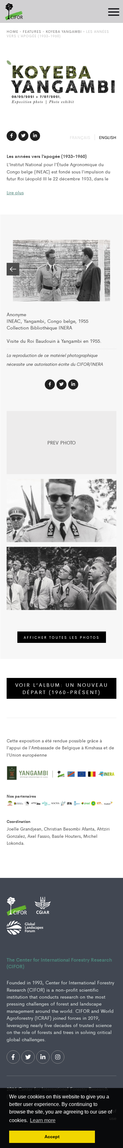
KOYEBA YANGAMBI (64, 31)
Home (12, 31)
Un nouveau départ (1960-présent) (61, 688)
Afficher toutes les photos (62, 637)
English (107, 137)
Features (32, 31)
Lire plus (15, 192)
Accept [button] (52, 1136)
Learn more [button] (43, 1120)
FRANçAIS (80, 137)
